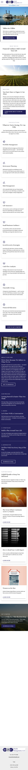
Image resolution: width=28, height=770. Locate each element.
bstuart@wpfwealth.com (14, 757)
